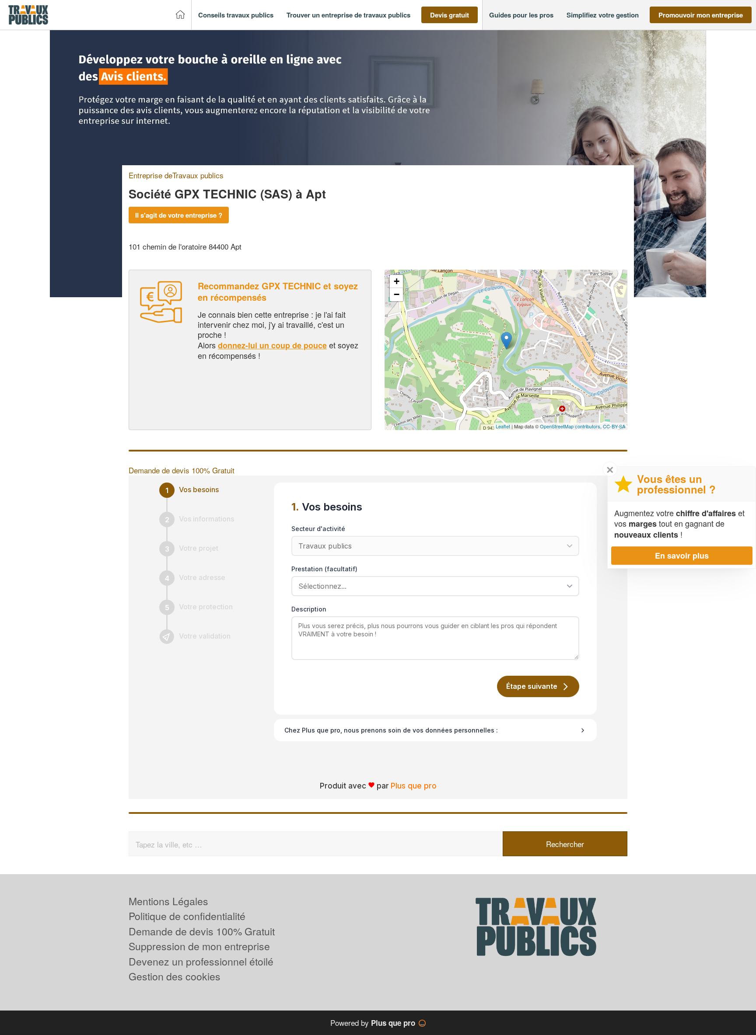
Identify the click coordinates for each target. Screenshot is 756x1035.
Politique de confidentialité (187, 916)
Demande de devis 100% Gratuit (202, 931)
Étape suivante (531, 686)
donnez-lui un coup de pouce (272, 345)
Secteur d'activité (318, 528)
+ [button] (396, 281)
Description (308, 609)
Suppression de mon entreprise (199, 946)
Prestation (324, 569)
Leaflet (503, 426)
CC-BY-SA (614, 426)
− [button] (396, 294)
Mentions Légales (168, 901)
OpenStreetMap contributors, (571, 426)
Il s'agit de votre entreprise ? (178, 215)
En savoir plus (682, 555)
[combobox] (432, 586)
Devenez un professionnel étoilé (201, 961)
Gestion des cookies (174, 976)
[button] (236, 15)
